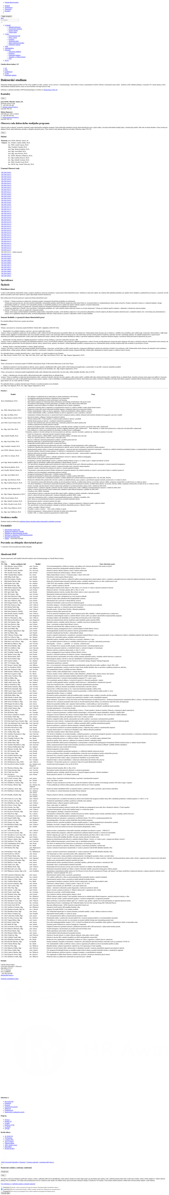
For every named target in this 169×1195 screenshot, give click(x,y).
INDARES (8, 1147)
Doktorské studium (14, 44)
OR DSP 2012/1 (6, 245)
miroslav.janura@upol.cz (10, 107)
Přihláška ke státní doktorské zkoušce (16, 533)
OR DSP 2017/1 (6, 211)
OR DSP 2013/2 (6, 239)
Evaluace (11, 39)
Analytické (6, 1189)
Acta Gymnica (9, 1141)
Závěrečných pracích (11, 1107)
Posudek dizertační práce (12, 537)
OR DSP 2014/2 (6, 233)
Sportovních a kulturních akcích (14, 1112)
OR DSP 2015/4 (6, 222)
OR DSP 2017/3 (6, 207)
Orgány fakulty (13, 30)
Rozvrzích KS (9, 1101)
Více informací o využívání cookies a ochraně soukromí (18, 1184)
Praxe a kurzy (13, 37)
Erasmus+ (12, 53)
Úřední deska (13, 32)
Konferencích (9, 1110)
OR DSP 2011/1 (6, 254)
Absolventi (8, 9)
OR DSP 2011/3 (6, 250)
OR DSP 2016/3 (6, 215)
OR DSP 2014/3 (6, 230)
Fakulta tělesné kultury (12, 2)
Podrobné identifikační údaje (10, 979)
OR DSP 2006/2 (6, 269)
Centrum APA (9, 1140)
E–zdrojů (7, 1127)
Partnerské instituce (15, 55)
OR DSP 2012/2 (6, 243)
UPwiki (7, 1128)
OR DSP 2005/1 (6, 276)
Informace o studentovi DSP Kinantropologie (19, 535)
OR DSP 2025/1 (6, 174)
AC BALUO (9, 1136)
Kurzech (7, 1105)
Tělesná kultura (9, 1143)
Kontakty (7, 11)
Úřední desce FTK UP (50, 90)
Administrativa (9, 48)
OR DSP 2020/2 (6, 194)
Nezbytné (6, 1187)
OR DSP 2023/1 (6, 183)
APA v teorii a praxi (11, 1145)
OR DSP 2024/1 (6, 179)
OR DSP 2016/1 (6, 220)
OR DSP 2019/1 (6, 200)
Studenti (7, 6)
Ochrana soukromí (32, 1162)
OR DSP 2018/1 (6, 205)
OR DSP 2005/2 (6, 273)
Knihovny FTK (9, 1125)
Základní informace (15, 27)
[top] (1, 1164)
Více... (3, 98)
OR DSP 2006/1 (6, 271)
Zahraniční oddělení (15, 51)
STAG (7, 60)
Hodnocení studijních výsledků (14, 531)
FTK (6, 70)
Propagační (6, 1191)
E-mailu (7, 1123)
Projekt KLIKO (9, 1148)
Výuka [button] (7, 34)
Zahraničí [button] (8, 50)
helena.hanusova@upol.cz (11, 117)
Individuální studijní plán (12, 529)
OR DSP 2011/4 (6, 248)
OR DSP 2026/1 (6, 172)
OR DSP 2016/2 (6, 217)
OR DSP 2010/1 (6, 256)
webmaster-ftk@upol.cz (46, 1162)
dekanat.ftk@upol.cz (7, 975)
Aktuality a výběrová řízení (17, 57)
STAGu (7, 1120)
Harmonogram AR (14, 36)
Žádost (7, 538)
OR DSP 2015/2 (6, 226)
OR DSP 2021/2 (6, 190)
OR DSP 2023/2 (6, 181)
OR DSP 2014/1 (6, 235)
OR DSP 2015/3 (6, 224)
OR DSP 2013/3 (6, 237)
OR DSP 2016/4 (6, 213)
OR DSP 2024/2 (6, 177)
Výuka (7, 73)
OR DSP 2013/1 (6, 241)
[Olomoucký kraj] (7, 1155)
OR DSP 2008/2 (6, 260)
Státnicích (8, 1108)
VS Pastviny (8, 1138)
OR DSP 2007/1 (6, 267)
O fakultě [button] (7, 25)
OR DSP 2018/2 (6, 202)
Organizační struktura (15, 29)
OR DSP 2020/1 (6, 196)
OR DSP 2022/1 (6, 187)
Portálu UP (8, 1121)
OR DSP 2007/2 (6, 265)
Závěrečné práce (14, 41)
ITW (10, 59)
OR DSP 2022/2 (6, 185)
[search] (1, 22)
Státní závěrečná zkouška (16, 43)
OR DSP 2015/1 (6, 228)
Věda (6, 46)
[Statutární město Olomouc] (5, 1160)
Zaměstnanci (9, 7)
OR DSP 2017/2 (6, 209)
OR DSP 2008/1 (6, 263)
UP (6, 68)
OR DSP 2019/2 (6, 198)
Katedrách (8, 1103)
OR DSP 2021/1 (6, 192)
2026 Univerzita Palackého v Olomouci (13, 1162)
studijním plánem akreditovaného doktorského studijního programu (40, 521)
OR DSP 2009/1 (6, 258)
